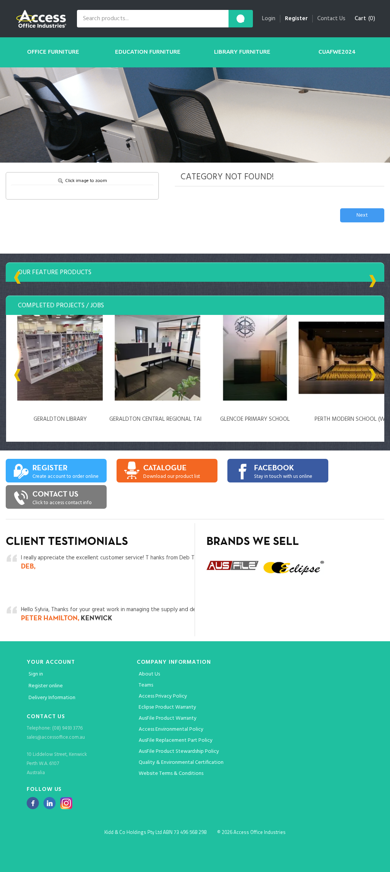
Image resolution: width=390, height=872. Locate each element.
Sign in (36, 674)
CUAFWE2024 (336, 51)
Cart (360, 18)
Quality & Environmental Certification (181, 762)
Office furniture (53, 51)
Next (362, 215)
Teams (146, 685)
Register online (46, 686)
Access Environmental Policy (171, 729)
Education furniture (148, 51)
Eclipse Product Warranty (167, 707)
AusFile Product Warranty (168, 718)
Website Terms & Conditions (171, 773)
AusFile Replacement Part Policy (176, 740)
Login (268, 18)
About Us (149, 674)
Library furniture (242, 51)
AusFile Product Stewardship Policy (179, 751)
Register (296, 18)
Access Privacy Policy (163, 696)
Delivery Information (52, 697)
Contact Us (331, 18)
